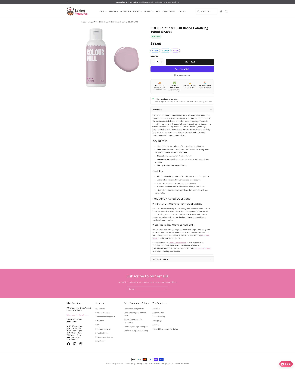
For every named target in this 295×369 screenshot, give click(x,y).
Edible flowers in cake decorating (133, 321)
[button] (102, 11)
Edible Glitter (158, 313)
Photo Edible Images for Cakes (165, 329)
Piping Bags (157, 321)
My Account (100, 309)
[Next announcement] (227, 2)
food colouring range (202, 248)
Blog (97, 325)
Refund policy (130, 364)
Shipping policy (167, 364)
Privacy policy (142, 364)
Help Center (100, 341)
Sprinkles (156, 309)
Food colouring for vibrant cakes (135, 314)
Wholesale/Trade (102, 313)
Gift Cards (99, 321)
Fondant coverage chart (134, 309)
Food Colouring (159, 317)
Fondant (156, 325)
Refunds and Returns (104, 337)
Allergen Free (92, 22)
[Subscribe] (165, 289)
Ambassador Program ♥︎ (105, 317)
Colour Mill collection (177, 242)
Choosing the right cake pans (136, 327)
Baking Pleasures (117, 364)
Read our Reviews (102, 329)
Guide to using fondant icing (136, 331)
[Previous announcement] (67, 2)
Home (83, 22)
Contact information (182, 364)
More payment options (182, 75)
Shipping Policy (101, 333)
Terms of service (154, 364)
